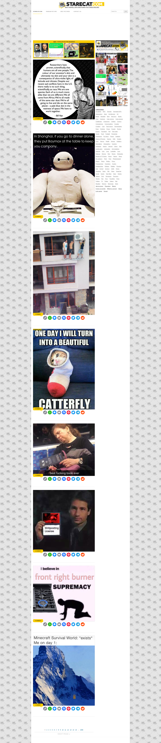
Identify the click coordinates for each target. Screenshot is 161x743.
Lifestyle (98, 151)
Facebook (104, 131)
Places (97, 161)
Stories (120, 174)
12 (68, 730)
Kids (120, 146)
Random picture (51, 11)
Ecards (113, 129)
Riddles (113, 166)
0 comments (38, 216)
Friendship (114, 134)
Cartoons (102, 119)
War (116, 181)
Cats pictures (119, 119)
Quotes (114, 164)
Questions (107, 164)
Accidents (98, 111)
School (101, 169)
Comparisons (99, 124)
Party (105, 159)
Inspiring (114, 144)
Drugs (108, 129)
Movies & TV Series (101, 156)
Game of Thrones (100, 139)
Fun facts (106, 136)
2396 (81, 730)
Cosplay (116, 124)
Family (97, 134)
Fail (109, 131)
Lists (103, 151)
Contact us (77, 11)
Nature (115, 156)
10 (62, 730)
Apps (105, 114)
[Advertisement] (80, 26)
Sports (102, 174)
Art (117, 114)
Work (116, 184)
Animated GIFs (117, 111)
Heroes (113, 141)
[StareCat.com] (80, 4)
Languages (107, 149)
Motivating (120, 154)
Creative (98, 126)
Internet (110, 146)
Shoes (117, 169)
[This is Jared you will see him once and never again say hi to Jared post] (101, 101)
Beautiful (103, 116)
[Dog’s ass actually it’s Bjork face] (101, 68)
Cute (103, 126)
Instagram (98, 146)
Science (107, 169)
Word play (110, 184)
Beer (108, 116)
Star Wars (108, 174)
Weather (98, 184)
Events (119, 129)
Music (110, 156)
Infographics (107, 144)
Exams (98, 131)
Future (112, 136)
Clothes (113, 121)
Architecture (112, 114)
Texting (98, 179)
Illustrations (99, 144)
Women (104, 184)
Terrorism (115, 176)
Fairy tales (115, 131)
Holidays (119, 141)
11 (65, 730)
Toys (106, 179)
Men (109, 154)
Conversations (109, 124)
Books (120, 116)
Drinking (102, 129)
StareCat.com (37, 11)
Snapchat (118, 171)
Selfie (112, 169)
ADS (104, 111)
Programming (99, 164)
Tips (102, 179)
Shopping (98, 171)
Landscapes (99, 149)
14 (73, 730)
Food (102, 134)
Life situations (115, 149)
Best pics (113, 116)
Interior (105, 146)
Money (114, 154)
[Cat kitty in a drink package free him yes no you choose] (101, 58)
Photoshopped (117, 159)
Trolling (98, 181)
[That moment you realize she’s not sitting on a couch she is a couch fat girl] (111, 68)
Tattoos (98, 176)
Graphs (119, 139)
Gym (97, 141)
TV (102, 181)
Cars (97, 119)
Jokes (115, 146)
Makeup (98, 154)
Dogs (97, 129)
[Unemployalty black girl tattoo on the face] (122, 68)
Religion (107, 166)
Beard (97, 116)
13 (70, 730)
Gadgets (117, 136)
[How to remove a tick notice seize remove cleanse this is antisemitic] (122, 101)
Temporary (108, 176)
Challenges (99, 121)
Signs (104, 171)
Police (102, 161)
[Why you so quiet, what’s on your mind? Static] (122, 90)
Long (107, 151)
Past (110, 159)
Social (97, 174)
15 (76, 730)
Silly (108, 171)
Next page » (64, 733)
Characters (106, 121)
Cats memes (110, 119)
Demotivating (118, 126)
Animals (109, 111)
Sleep (112, 171)
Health (107, 141)
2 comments (38, 118)
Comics (119, 121)
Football (107, 134)
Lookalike (113, 151)
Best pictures (65, 11)
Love (118, 151)
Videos (112, 181)
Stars (114, 174)
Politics (108, 161)
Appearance (99, 114)
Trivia (117, 179)
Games (109, 139)
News (120, 156)
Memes (104, 154)
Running (119, 166)
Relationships (99, 166)
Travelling (112, 179)
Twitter (106, 181)
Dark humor (109, 126)
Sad (97, 169)
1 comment (38, 314)
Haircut (102, 141)
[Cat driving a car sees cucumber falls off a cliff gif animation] (111, 101)
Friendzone (99, 136)
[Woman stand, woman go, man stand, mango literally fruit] (111, 90)
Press (113, 161)
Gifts (114, 139)
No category (99, 159)
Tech (102, 176)
